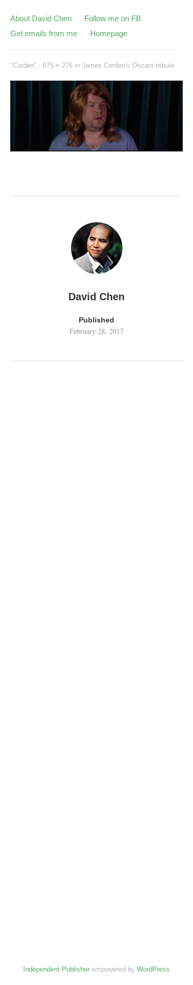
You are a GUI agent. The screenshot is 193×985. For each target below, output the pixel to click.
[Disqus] (96, 511)
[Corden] (96, 148)
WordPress (153, 969)
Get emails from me (43, 33)
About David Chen (41, 18)
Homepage (108, 33)
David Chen (96, 296)
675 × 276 (58, 65)
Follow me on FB (112, 18)
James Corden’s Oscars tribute (128, 65)
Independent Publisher (56, 969)
